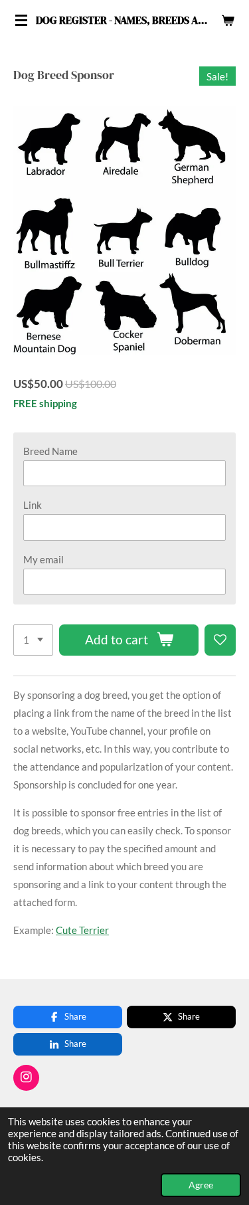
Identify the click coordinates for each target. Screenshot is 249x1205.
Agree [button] (201, 1185)
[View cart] (227, 20)
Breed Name (50, 451)
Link (32, 505)
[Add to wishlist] (220, 640)
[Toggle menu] (21, 20)
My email (43, 559)
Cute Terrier (82, 930)
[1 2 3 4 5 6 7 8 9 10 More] (33, 640)
